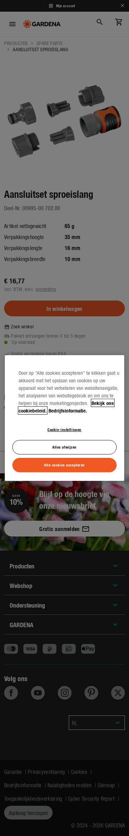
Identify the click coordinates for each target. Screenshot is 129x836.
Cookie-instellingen (64, 429)
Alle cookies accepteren (64, 464)
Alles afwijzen (64, 447)
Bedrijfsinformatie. (68, 410)
